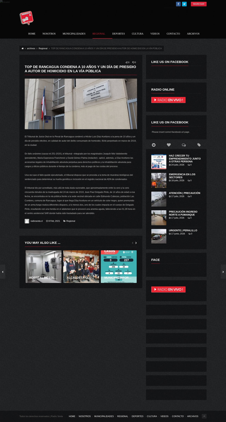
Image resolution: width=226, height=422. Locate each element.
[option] (43, 266)
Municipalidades (74, 34)
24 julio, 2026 (177, 165)
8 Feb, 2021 (54, 221)
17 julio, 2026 (177, 196)
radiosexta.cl (37, 221)
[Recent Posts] (153, 145)
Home (31, 34)
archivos (193, 34)
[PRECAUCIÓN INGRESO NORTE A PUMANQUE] (158, 217)
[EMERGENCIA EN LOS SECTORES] (158, 180)
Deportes (118, 34)
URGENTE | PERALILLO (183, 230)
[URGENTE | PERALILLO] (158, 236)
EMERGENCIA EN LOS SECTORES (182, 176)
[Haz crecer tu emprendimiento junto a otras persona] (158, 161)
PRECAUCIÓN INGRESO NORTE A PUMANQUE (183, 213)
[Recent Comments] (184, 145)
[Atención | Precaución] (158, 199)
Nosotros (49, 34)
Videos (155, 34)
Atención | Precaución (184, 193)
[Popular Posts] (168, 145)
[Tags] (199, 145)
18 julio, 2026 (177, 180)
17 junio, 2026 (178, 234)
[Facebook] (178, 4)
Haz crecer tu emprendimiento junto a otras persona (185, 158)
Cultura (137, 34)
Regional (99, 34)
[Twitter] (184, 4)
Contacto (173, 34)
